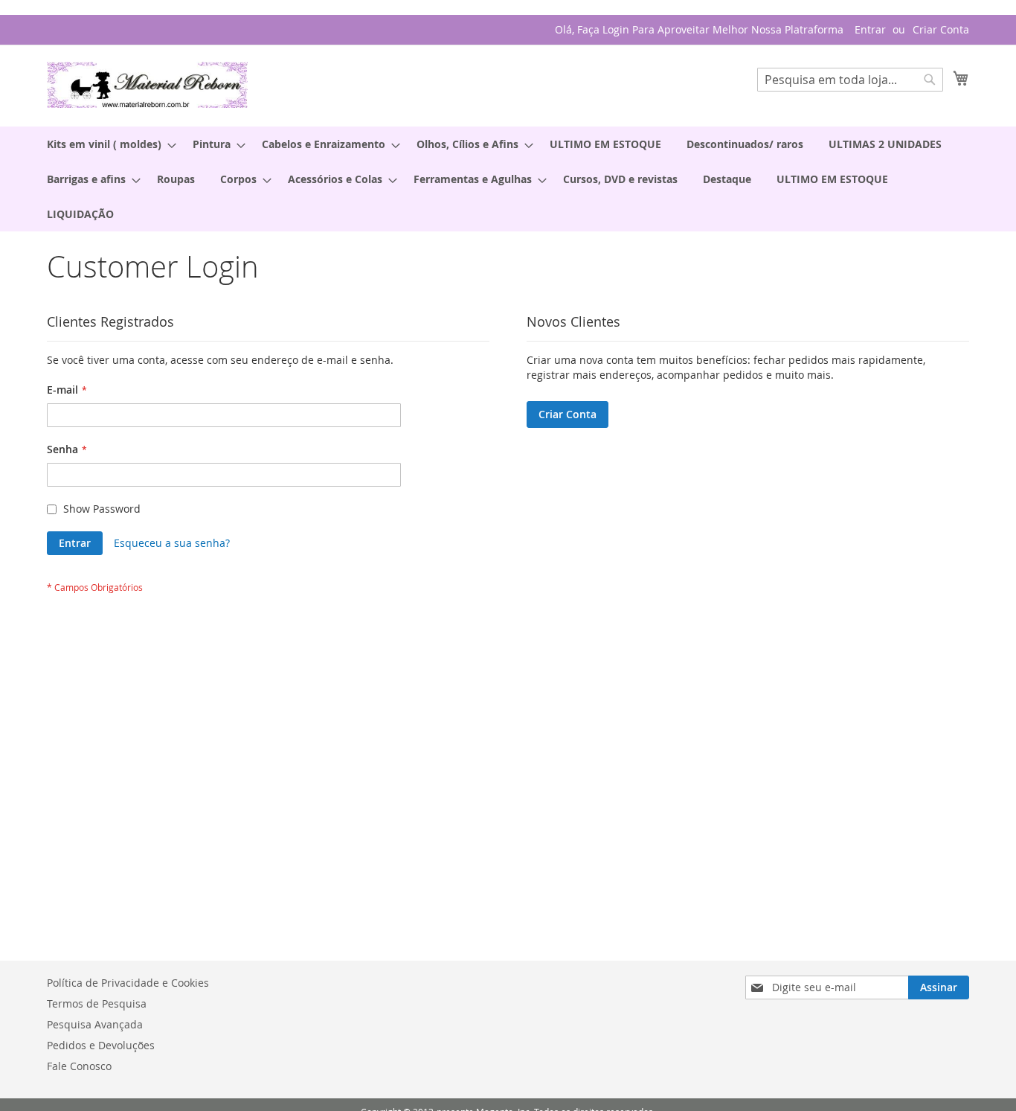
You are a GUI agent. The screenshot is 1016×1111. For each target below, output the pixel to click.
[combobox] (850, 80)
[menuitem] (107, 144)
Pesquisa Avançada (95, 1024)
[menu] (508, 179)
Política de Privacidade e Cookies (128, 983)
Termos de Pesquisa (97, 1003)
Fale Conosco (79, 1066)
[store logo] (147, 85)
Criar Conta (941, 29)
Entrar (870, 29)
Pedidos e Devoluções (101, 1045)
